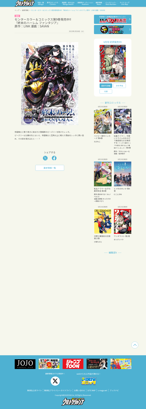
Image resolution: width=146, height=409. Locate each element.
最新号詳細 (105, 85)
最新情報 (25, 10)
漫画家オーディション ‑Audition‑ (85, 3)
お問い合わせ (79, 390)
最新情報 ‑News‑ (99, 3)
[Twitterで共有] (45, 158)
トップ (17, 10)
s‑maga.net (102, 390)
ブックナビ (114, 390)
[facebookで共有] (54, 158)
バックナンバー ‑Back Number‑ (111, 3)
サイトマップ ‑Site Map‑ (124, 3)
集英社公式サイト (34, 390)
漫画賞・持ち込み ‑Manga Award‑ (68, 3)
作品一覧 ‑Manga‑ (41, 3)
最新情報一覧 (50, 167)
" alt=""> (113, 64)
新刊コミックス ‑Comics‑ (52, 3)
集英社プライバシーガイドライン (58, 390)
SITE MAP (91, 390)
